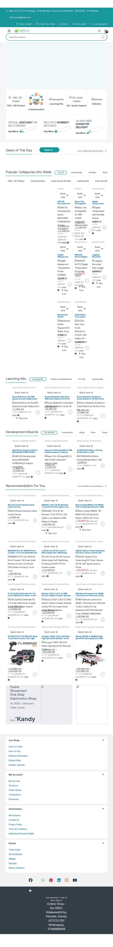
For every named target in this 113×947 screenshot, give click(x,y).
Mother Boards (83, 441)
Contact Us (14, 820)
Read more (104, 227)
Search (103, 37)
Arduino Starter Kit (52, 388)
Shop (65, 24)
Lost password (100, 24)
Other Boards (95, 441)
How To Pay (14, 751)
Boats (77, 627)
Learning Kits (76, 172)
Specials (13, 863)
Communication (38, 181)
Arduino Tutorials (17, 765)
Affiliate (12, 859)
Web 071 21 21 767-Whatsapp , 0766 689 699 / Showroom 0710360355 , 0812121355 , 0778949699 (53, 11)
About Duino (14, 815)
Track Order (14, 849)
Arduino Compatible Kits (61, 379)
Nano (93, 432)
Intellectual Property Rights (21, 833)
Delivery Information (18, 756)
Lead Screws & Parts (61, 181)
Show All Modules (98, 243)
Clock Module (80, 302)
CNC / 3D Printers (16, 181)
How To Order (15, 746)
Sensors (95, 189)
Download (13, 799)
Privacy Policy (15, 824)
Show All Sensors (98, 189)
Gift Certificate (15, 854)
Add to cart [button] (69, 284)
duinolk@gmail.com (22, 17)
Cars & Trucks (13, 496)
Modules (92, 172)
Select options (89, 231)
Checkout (13, 785)
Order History (15, 790)
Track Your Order (47, 24)
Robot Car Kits (29, 388)
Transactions (15, 794)
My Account (80, 24)
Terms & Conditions (18, 829)
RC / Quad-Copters (27, 496)
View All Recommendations (90, 486)
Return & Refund (16, 868)
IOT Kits (81, 379)
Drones (57, 541)
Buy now (65, 292)
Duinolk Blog (15, 760)
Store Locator (25, 24)
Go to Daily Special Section (90, 151)
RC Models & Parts (61, 496)
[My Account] (99, 31)
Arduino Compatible (62, 189)
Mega (81, 432)
